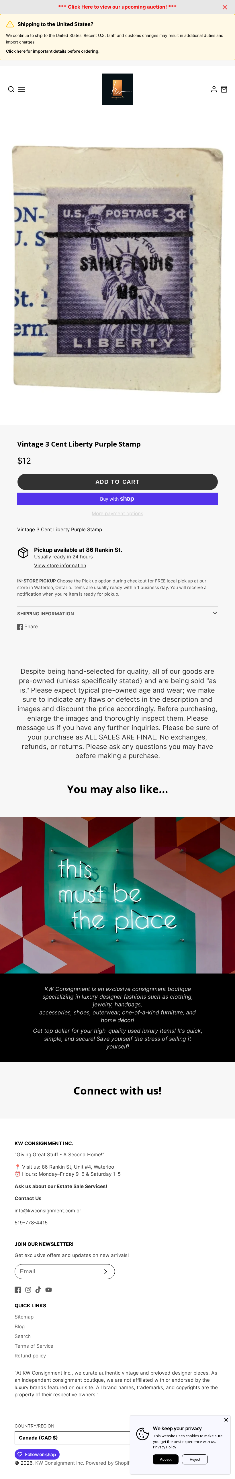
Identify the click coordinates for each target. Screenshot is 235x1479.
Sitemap (24, 1317)
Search (23, 1336)
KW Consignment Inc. (59, 1463)
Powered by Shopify (109, 1463)
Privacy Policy (164, 1447)
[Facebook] (18, 1289)
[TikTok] (38, 1289)
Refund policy (30, 1356)
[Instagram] (28, 1289)
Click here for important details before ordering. (52, 51)
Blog (20, 1326)
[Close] (226, 1420)
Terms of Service (34, 1346)
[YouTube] (48, 1289)
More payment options (117, 513)
